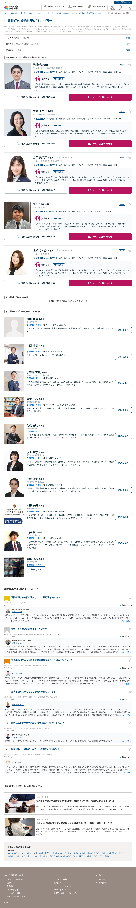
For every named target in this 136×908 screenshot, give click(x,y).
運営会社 (102, 879)
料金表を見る (58, 79)
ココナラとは (12, 890)
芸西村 (120, 853)
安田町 (102, 853)
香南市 (70, 853)
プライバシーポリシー (63, 886)
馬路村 (114, 853)
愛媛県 (31, 458)
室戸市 (16, 853)
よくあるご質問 (13, 893)
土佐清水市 (55, 853)
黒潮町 (107, 856)
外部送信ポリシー (61, 890)
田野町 (96, 853)
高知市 (38, 325)
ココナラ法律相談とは (16, 879)
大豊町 (16, 856)
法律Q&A (11, 883)
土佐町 (22, 856)
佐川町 (56, 856)
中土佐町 (49, 856)
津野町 (80, 856)
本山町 (10, 856)
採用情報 (102, 883)
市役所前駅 (50, 511)
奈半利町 (89, 853)
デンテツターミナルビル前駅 (57, 405)
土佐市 (35, 853)
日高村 (74, 856)
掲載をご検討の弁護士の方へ (66, 893)
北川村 (108, 853)
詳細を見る (123, 330)
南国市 (28, 853)
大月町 (94, 856)
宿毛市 (47, 853)
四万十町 (88, 856)
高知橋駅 (49, 378)
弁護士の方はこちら (123, 2)
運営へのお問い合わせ (16, 896)
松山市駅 (49, 538)
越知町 (62, 856)
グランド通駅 (51, 325)
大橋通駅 (49, 352)
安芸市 (22, 853)
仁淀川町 (40, 72)
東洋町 (82, 853)
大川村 (28, 856)
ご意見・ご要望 (60, 879)
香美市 (76, 853)
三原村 (100, 856)
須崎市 (41, 853)
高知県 (31, 325)
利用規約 (57, 883)
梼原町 (68, 856)
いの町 (35, 856)
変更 (128, 38)
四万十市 (63, 853)
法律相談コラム (13, 886)
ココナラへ (10, 2)
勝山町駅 (49, 458)
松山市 (38, 458)
